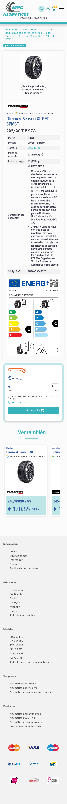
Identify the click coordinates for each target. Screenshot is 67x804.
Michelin (15, 606)
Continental (16, 593)
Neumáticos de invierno (24, 687)
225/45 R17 (16, 640)
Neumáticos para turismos (25, 713)
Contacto (15, 551)
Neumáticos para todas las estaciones (32, 691)
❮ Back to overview (15, 45)
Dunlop (14, 598)
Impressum (16, 559)
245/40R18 (34, 147)
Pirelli (13, 610)
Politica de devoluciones (24, 568)
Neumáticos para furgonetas (26, 721)
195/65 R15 (16, 649)
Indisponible (31, 410)
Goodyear (15, 602)
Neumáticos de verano (23, 683)
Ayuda (13, 563)
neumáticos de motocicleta (25, 726)
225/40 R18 (16, 645)
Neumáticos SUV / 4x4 (23, 717)
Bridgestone (17, 589)
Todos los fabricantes (22, 614)
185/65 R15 (16, 657)
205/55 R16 (16, 636)
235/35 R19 (16, 653)
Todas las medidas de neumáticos (29, 661)
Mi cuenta (48, 8)
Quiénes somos (18, 555)
